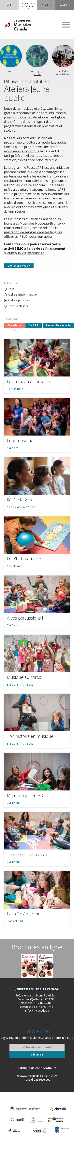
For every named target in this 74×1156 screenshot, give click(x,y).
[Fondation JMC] (13, 1130)
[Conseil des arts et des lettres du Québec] (58, 1109)
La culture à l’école (36, 142)
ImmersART (57, 189)
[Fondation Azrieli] (39, 1130)
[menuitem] (9, 5)
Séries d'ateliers (18, 306)
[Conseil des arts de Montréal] (36, 1119)
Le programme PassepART (24, 167)
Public (9, 5)
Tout (11, 289)
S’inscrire (37, 1054)
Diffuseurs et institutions (28, 5)
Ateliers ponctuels (19, 300)
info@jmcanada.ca (37, 1010)
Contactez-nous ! (18, 265)
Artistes (46, 5)
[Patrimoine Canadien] (17, 1119)
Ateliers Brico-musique (22, 294)
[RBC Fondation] (62, 1130)
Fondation (64, 5)
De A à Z (33, 325)
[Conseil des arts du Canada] (24, 1109)
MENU (66, 25)
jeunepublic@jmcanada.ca (25, 253)
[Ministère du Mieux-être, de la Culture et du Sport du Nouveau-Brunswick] (55, 1119)
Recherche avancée (58, 325)
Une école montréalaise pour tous (30, 149)
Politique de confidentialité (37, 1068)
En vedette (14, 325)
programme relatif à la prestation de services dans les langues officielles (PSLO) (33, 232)
